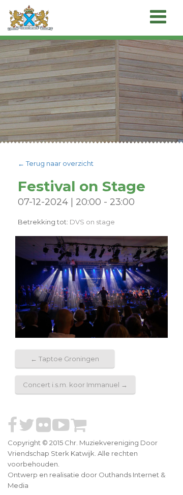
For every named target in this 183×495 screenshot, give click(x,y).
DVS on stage (92, 222)
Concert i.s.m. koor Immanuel (75, 385)
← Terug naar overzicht (56, 163)
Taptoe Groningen (64, 359)
